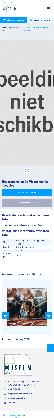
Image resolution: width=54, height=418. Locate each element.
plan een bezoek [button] (15, 20)
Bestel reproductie (27, 192)
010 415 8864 (13, 389)
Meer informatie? (27, 203)
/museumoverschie (16, 398)
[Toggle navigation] (48, 8)
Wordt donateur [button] (42, 20)
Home (4, 27)
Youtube (11, 402)
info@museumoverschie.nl (19, 394)
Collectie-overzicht (16, 27)
